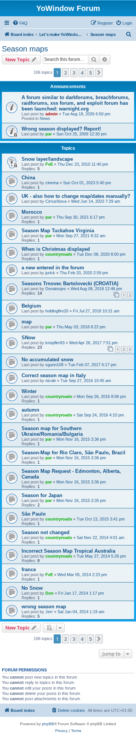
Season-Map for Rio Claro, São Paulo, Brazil (73, 452)
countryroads (58, 254)
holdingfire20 (56, 311)
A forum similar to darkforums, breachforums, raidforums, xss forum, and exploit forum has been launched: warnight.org (76, 103)
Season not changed (46, 532)
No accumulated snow (47, 359)
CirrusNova (55, 201)
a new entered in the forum (53, 267)
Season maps (25, 49)
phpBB (48, 724)
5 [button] (90, 72)
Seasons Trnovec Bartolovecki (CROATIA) (70, 283)
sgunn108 (54, 364)
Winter (29, 391)
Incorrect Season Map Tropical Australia (68, 551)
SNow (28, 337)
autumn (30, 410)
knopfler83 (55, 342)
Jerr (49, 611)
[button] (99, 72)
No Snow (32, 588)
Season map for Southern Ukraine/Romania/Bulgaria (52, 431)
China (28, 177)
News (45, 118)
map (27, 322)
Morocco (32, 212)
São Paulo (34, 514)
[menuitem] (20, 23)
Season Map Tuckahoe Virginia (58, 230)
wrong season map (44, 606)
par (48, 134)
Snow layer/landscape (47, 159)
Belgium (31, 306)
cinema (52, 182)
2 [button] (65, 72)
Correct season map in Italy (54, 375)
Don (49, 593)
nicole (50, 380)
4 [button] (82, 72)
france (29, 569)
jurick (50, 272)
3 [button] (74, 72)
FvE (49, 164)
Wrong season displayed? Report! (61, 129)
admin (51, 114)
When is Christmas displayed (56, 249)
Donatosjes (55, 288)
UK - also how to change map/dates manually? (76, 196)
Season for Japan (42, 495)
